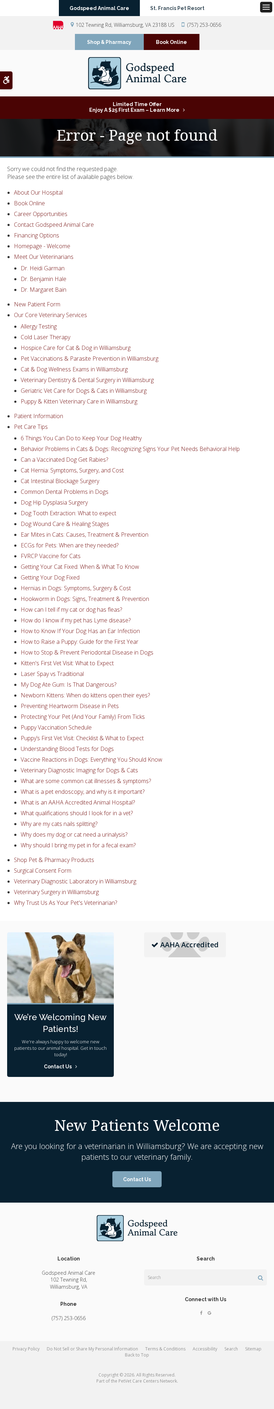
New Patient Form (37, 304)
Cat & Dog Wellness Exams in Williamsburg (74, 369)
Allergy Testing (39, 326)
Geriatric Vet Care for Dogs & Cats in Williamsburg (84, 391)
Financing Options (36, 235)
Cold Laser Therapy (45, 337)
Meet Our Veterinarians (43, 257)
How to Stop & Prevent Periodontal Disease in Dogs (87, 652)
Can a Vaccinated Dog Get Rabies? (64, 459)
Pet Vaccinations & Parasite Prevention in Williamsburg (89, 358)
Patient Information (38, 416)
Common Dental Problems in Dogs (64, 492)
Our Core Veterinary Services (50, 315)
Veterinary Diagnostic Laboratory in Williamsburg (75, 881)
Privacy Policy (26, 1349)
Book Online (171, 42)
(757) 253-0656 (204, 24)
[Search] (260, 1277)
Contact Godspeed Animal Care (54, 225)
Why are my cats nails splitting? (59, 824)
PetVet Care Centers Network (147, 1381)
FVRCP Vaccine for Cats (51, 556)
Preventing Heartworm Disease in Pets (70, 706)
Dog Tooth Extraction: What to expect (68, 513)
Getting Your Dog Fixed (50, 577)
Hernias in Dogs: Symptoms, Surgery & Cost (76, 588)
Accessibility (205, 1349)
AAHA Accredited (189, 944)
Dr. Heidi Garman (43, 268)
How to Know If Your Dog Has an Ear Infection (80, 631)
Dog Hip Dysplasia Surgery (54, 502)
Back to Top (137, 1355)
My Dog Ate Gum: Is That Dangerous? (68, 684)
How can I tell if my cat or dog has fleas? (71, 609)
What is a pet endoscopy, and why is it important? (82, 792)
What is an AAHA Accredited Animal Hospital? (78, 802)
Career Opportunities (40, 214)
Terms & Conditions (165, 1349)
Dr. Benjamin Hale (43, 279)
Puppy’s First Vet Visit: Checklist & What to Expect (82, 738)
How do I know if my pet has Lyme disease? (76, 620)
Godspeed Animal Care (99, 8)
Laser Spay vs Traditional (52, 674)
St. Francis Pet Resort (177, 8)
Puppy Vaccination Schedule (56, 727)
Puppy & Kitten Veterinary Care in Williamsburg (79, 401)
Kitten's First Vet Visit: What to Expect (67, 663)
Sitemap (253, 1349)
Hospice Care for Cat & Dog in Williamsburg (76, 348)
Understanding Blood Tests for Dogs (67, 749)
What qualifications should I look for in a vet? (77, 813)
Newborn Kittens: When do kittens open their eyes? (85, 695)
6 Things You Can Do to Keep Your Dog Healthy (81, 438)
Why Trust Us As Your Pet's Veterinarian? (65, 903)
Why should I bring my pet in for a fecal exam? (78, 845)
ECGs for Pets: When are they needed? (69, 545)
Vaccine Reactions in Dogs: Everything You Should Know (91, 759)
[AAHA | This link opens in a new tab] (62, 25)
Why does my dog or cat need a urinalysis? (74, 834)
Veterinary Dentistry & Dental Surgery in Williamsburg (87, 380)
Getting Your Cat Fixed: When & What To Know (80, 567)
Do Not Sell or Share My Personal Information (92, 1349)
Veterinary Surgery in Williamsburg (56, 892)
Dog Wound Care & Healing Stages (65, 524)
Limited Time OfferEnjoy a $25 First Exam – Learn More (134, 107)
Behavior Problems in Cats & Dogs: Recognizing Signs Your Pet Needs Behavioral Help (130, 449)
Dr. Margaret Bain (43, 290)
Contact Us (137, 1179)
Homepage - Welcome (42, 246)
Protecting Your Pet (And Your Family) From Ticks (83, 717)
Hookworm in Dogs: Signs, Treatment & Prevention (85, 599)
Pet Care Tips (31, 427)
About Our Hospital (38, 192)
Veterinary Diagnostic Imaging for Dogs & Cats (79, 770)
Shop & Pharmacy (109, 42)
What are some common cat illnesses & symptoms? (86, 781)
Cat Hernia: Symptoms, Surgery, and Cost (72, 470)
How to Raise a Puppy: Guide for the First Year (79, 642)
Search (231, 1349)
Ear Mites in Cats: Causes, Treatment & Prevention (84, 534)
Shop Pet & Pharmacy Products (54, 860)
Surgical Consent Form (42, 870)
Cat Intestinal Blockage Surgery (60, 481)
